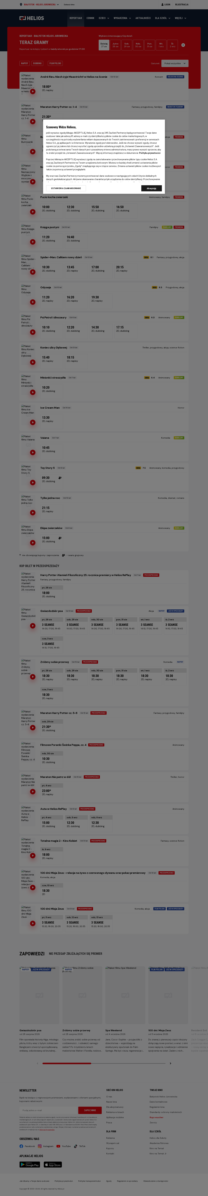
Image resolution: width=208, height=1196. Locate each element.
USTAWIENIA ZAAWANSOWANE (66, 188)
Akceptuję (151, 188)
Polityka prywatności (149, 153)
